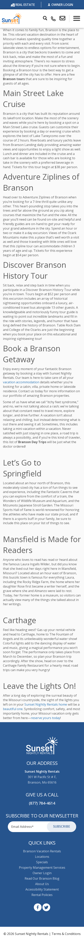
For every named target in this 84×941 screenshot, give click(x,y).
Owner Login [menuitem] (42, 873)
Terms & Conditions (66, 934)
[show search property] (45, 18)
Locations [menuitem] (42, 856)
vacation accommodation (21, 382)
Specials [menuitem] (42, 862)
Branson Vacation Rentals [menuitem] (42, 851)
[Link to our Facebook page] (38, 907)
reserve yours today (45, 718)
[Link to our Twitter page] (46, 907)
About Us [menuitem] (42, 884)
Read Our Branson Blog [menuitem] (42, 878)
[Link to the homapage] (42, 745)
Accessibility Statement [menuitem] (42, 889)
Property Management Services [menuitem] (42, 867)
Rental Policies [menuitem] (42, 895)
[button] (64, 18)
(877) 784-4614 (42, 803)
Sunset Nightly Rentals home (45, 704)
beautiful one (13, 709)
